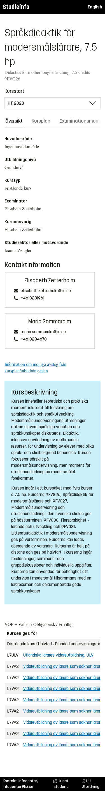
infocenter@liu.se (18, 786)
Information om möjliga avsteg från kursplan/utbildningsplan (35, 367)
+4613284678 (34, 339)
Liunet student (61, 784)
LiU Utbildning (90, 784)
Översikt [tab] (14, 121)
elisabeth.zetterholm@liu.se (46, 291)
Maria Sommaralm (49, 321)
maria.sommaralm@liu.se (43, 332)
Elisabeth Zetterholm (49, 280)
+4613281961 (32, 298)
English (95, 7)
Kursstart (14, 91)
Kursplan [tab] (41, 121)
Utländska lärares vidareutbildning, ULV (58, 655)
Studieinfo (16, 7)
